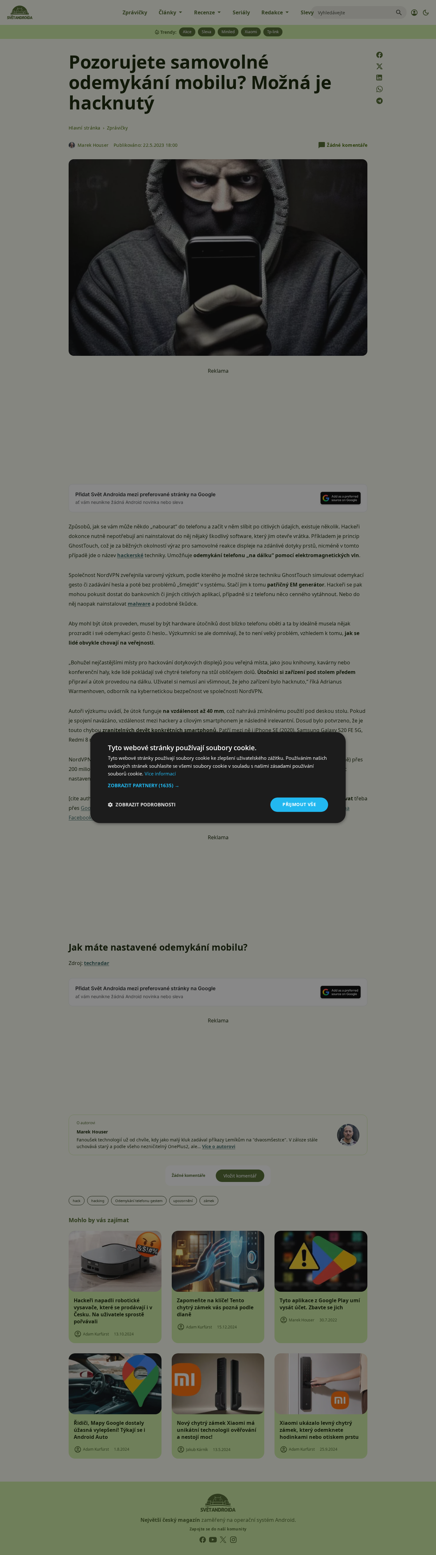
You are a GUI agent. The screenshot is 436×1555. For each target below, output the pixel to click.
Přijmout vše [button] (299, 804)
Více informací (160, 774)
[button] (218, 785)
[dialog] (218, 777)
